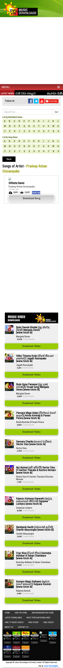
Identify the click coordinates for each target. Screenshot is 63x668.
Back (8, 159)
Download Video (31, 346)
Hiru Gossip (33, 622)
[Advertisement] (31, 50)
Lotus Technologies (51, 666)
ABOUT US (9, 627)
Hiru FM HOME (21, 613)
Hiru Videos (48, 622)
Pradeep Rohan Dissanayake (22, 186)
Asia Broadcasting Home (43, 613)
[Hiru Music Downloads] (20, 8)
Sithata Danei (16, 183)
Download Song (31, 198)
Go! (56, 111)
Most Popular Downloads (38, 618)
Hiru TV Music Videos (14, 622)
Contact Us (23, 627)
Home (7, 613)
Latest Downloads (13, 618)
